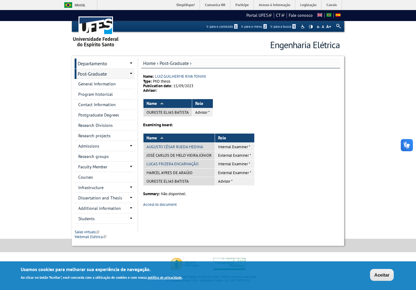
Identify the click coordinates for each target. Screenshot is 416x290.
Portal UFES (259, 15)
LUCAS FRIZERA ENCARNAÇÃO (172, 163)
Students (86, 218)
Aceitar (382, 274)
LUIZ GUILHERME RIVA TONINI (180, 76)
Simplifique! (185, 4)
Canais (331, 4)
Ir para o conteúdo (221, 26)
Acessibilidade (303, 27)
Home (149, 63)
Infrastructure (91, 187)
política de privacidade (165, 277)
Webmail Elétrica (90, 236)
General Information (97, 84)
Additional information (99, 208)
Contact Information (97, 104)
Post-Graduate (174, 63)
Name (151, 103)
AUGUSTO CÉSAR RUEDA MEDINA (174, 146)
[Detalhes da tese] (328, 15)
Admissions (88, 146)
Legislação (308, 4)
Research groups (93, 156)
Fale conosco (301, 15)
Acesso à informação (274, 4)
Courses (85, 177)
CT (280, 15)
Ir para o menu (253, 26)
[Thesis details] (319, 15)
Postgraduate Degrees (98, 115)
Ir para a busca (282, 26)
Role (199, 103)
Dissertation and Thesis (100, 198)
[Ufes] (96, 30)
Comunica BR (215, 4)
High (310, 27)
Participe (242, 4)
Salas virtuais (87, 232)
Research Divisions (95, 125)
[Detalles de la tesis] (338, 15)
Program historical (95, 94)
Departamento (92, 63)
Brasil (80, 5)
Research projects (94, 135)
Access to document (160, 204)
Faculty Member (93, 167)
